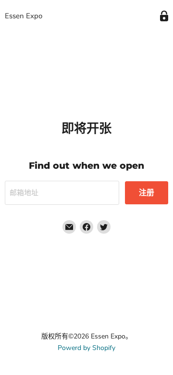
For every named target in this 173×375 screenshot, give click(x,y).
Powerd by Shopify (86, 347)
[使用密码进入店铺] (164, 16)
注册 (146, 193)
